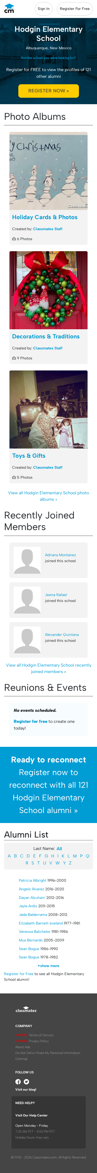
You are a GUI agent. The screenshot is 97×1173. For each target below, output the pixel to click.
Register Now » (48, 91)
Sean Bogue (29, 949)
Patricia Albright (32, 880)
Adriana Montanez (60, 555)
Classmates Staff (48, 229)
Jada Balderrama (33, 914)
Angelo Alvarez (31, 889)
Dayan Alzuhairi (32, 897)
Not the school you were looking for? (48, 58)
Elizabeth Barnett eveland (41, 923)
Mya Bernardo (31, 940)
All (59, 848)
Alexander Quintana (62, 634)
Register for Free (18, 974)
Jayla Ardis (28, 906)
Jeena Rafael (56, 595)
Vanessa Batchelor (34, 931)
